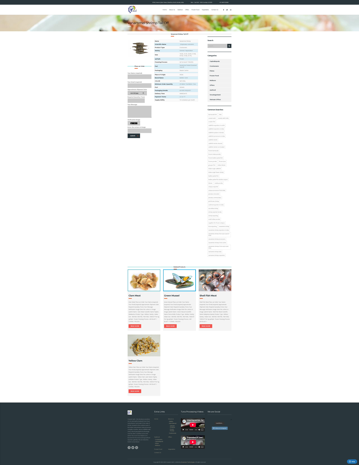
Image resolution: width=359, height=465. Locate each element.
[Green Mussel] (179, 280)
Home (165, 10)
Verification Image (134, 120)
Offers (187, 10)
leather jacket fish (213, 176)
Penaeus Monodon (213, 194)
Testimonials (172, 433)
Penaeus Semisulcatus (214, 197)
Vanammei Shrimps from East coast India (218, 247)
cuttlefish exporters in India (216, 129)
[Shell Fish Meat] (215, 280)
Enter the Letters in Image (137, 127)
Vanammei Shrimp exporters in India (218, 230)
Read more (135, 326)
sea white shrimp (213, 208)
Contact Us (214, 10)
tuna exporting (212, 226)
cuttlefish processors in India (216, 136)
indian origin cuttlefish (214, 168)
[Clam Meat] (144, 280)
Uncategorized (215, 95)
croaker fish (211, 122)
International (172, 423)
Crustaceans (214, 66)
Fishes (212, 71)
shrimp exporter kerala (214, 212)
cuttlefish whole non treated (216, 147)
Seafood (180, 10)
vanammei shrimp (224, 226)
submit (132, 136)
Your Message (132, 104)
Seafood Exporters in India (216, 205)
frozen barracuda (213, 150)
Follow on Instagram (220, 428)
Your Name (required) (135, 73)
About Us (172, 10)
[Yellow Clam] (144, 345)
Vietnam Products (172, 426)
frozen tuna (222, 161)
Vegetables (205, 10)
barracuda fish (212, 114)
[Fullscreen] (202, 430)
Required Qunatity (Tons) (136, 97)
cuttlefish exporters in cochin (216, 125)
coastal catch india (223, 118)
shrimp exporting (213, 215)
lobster (210, 183)
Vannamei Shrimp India (214, 251)
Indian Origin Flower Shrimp (216, 172)
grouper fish (211, 165)
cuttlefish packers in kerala (216, 132)
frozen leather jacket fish (215, 158)
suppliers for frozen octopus (216, 223)
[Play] (183, 430)
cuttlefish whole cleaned (215, 143)
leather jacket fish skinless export (218, 179)
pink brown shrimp (213, 201)
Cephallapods (159, 441)
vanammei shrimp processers (216, 239)
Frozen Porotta (212, 161)
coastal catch (212, 118)
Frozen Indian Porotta (214, 154)
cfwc (220, 114)
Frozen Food (195, 10)
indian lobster (221, 165)
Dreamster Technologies (188, 462)
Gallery (171, 421)
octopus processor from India (216, 190)
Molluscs (213, 80)
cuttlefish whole (212, 140)
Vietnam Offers (215, 99)
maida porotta (219, 183)
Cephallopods (215, 61)
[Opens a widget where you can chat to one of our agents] (352, 461)
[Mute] (199, 430)
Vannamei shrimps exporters (216, 255)
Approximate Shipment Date (137, 89)
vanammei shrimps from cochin (217, 242)
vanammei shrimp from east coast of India (218, 234)
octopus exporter (213, 187)
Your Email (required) (135, 82)
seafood (213, 90)
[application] (193, 425)
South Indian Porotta (214, 219)
